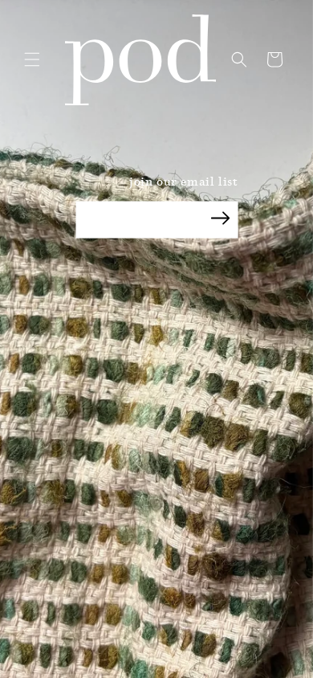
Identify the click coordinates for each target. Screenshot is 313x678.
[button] (32, 59)
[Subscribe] (220, 218)
